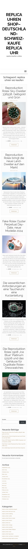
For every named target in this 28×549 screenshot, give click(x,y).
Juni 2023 (4, 483)
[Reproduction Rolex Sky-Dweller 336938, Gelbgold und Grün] (14, 113)
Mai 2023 (4, 485)
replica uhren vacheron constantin (10, 536)
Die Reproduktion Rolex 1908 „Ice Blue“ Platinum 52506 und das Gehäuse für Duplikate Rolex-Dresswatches (14, 358)
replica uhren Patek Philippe (9, 529)
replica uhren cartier (7, 516)
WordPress (15, 544)
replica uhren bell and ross (8, 511)
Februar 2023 (5, 490)
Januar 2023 (5, 492)
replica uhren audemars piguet (9, 509)
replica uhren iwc (6, 522)
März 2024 (4, 474)
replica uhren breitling (7, 513)
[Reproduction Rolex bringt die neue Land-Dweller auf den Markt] (14, 180)
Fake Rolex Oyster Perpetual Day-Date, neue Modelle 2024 (14, 226)
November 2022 (6, 496)
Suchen (4, 419)
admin (9, 141)
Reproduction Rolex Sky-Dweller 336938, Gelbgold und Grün (14, 92)
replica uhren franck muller (8, 518)
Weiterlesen (14, 144)
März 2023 (4, 487)
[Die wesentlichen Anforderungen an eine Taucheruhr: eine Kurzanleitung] (14, 308)
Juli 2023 (4, 481)
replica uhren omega (7, 525)
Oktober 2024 (5, 472)
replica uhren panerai (7, 527)
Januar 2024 (5, 476)
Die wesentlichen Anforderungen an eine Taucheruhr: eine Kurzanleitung (14, 289)
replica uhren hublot (7, 520)
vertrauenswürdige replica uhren (10, 538)
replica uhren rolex (13, 100)
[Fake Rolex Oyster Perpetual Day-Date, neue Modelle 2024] (14, 244)
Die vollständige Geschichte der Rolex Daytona (13, 447)
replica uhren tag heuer (7, 534)
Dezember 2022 (6, 494)
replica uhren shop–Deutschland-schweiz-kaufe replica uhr (14, 33)
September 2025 (6, 467)
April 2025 (4, 469)
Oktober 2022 (5, 499)
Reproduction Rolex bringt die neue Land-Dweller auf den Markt (14, 161)
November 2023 (6, 478)
